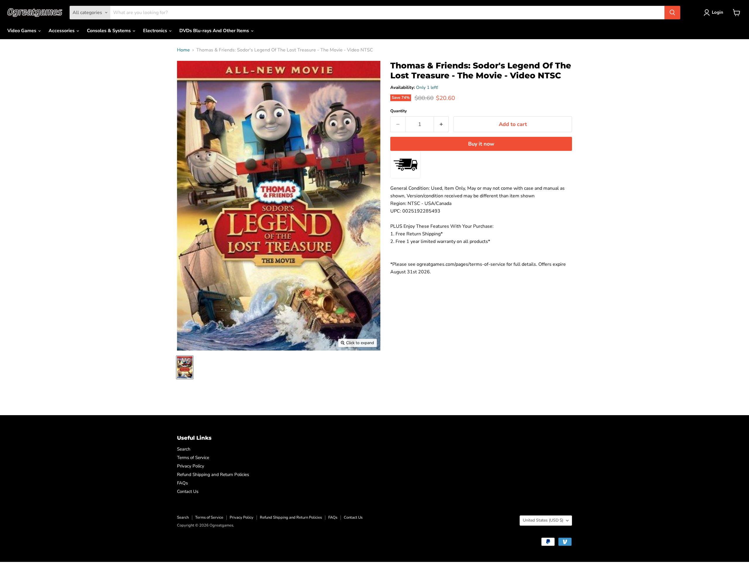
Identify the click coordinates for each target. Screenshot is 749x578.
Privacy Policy (190, 466)
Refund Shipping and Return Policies (213, 474)
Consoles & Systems (109, 30)
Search (183, 449)
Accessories (62, 30)
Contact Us (187, 491)
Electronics (155, 30)
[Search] (672, 12)
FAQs (182, 483)
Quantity (398, 111)
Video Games (22, 30)
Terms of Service (193, 457)
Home (183, 50)
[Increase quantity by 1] (441, 124)
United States (543, 520)
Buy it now (481, 143)
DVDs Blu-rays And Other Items (214, 30)
